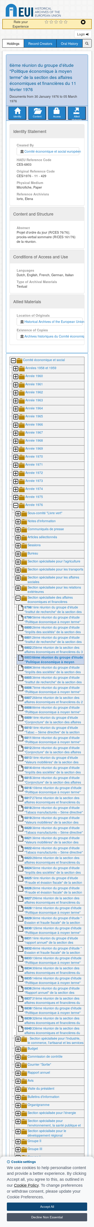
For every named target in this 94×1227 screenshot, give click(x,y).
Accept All (47, 1206)
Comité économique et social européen (51, 151)
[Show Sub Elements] (15, 369)
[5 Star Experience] (66, 22)
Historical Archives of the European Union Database (46, 11)
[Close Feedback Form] (83, 22)
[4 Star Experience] (61, 22)
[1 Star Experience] (47, 22)
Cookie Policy (26, 1185)
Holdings (13, 43)
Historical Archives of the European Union (53, 321)
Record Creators (40, 43)
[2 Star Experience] (52, 22)
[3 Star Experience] (56, 22)
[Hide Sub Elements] (13, 361)
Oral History (69, 43)
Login (81, 34)
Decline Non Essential (47, 1217)
